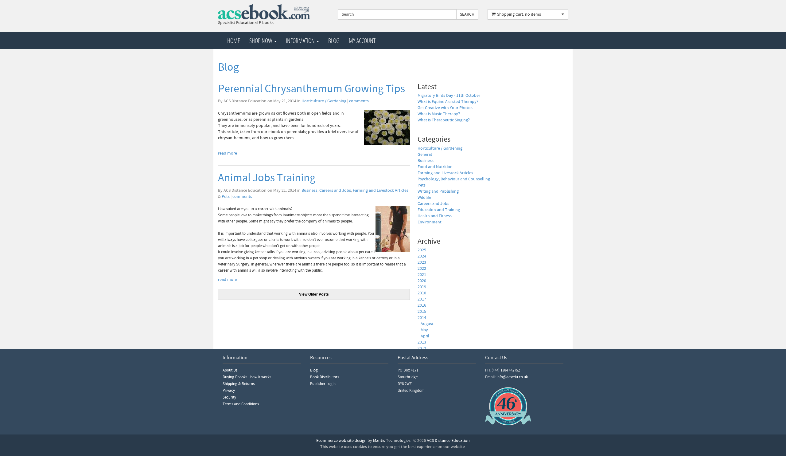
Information (301, 41)
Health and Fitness (435, 216)
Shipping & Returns (239, 383)
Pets (226, 196)
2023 (422, 262)
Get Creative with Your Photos (445, 108)
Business (309, 190)
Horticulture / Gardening (324, 101)
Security (229, 397)
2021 (422, 274)
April (425, 336)
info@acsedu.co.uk (512, 377)
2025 (422, 250)
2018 (422, 293)
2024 (422, 256)
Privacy (229, 390)
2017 (422, 299)
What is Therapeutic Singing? (444, 120)
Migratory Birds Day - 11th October (449, 95)
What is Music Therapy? (439, 114)
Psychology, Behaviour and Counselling (454, 179)
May (424, 330)
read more (227, 153)
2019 (422, 287)
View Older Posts (314, 294)
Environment (430, 222)
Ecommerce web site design (341, 440)
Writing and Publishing (438, 191)
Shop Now (261, 41)
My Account (362, 41)
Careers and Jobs (335, 190)
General (425, 154)
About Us (230, 370)
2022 (422, 268)
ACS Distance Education (448, 440)
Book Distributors (324, 377)
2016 (422, 305)
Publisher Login (323, 383)
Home (233, 41)
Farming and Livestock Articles (380, 190)
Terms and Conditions (241, 404)
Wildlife (424, 197)
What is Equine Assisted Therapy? (448, 101)
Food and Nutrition (435, 167)
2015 (422, 311)
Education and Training (439, 210)
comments (359, 101)
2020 (422, 281)
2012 (422, 348)
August (427, 324)
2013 (422, 342)
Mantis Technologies (392, 440)
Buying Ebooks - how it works (247, 377)
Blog (334, 41)
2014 (422, 317)
